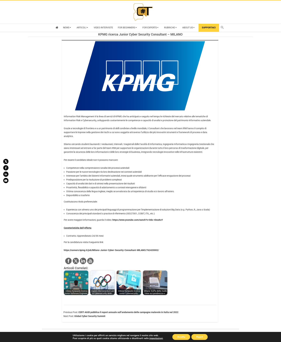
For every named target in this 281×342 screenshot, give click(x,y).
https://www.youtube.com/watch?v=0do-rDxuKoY (137, 220)
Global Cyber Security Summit (89, 316)
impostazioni (156, 338)
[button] (223, 28)
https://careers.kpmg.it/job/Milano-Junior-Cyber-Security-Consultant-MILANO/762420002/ (111, 250)
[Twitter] (5, 161)
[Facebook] (5, 168)
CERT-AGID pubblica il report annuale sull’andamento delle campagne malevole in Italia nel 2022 (128, 312)
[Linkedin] (5, 174)
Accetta (181, 336)
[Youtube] (5, 180)
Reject (199, 336)
